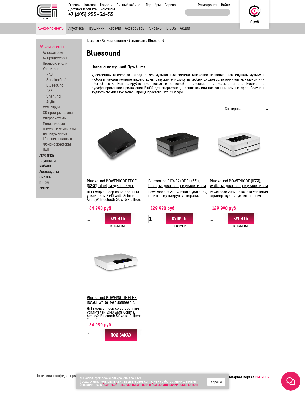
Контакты (108, 9)
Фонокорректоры (57, 145)
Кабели (114, 29)
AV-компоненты (51, 29)
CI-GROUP (262, 377)
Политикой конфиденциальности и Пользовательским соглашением (150, 385)
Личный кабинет (129, 5)
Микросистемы (54, 118)
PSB (49, 91)
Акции (185, 29)
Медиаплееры (54, 124)
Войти (225, 5)
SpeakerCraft (56, 80)
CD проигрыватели (58, 113)
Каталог (90, 5)
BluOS (171, 29)
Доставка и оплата (82, 9)
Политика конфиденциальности (63, 376)
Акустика (76, 29)
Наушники (96, 29)
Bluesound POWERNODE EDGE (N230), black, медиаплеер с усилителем (112, 186)
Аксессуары (135, 29)
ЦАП (46, 150)
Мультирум (51, 107)
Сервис (170, 5)
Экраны (156, 29)
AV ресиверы (53, 53)
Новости (106, 5)
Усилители (137, 41)
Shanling (53, 96)
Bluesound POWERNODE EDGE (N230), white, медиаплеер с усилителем (112, 302)
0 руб (254, 22)
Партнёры (153, 5)
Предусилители (55, 64)
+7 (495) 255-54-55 (91, 15)
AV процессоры (55, 58)
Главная (74, 5)
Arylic (50, 102)
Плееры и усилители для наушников (59, 132)
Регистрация (207, 5)
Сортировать (234, 109)
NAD (49, 75)
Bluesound (54, 86)
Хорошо (216, 382)
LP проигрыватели (57, 139)
